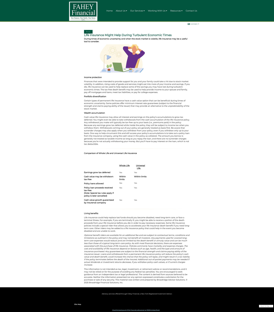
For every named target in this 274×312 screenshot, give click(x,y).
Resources (175, 11)
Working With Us (156, 11)
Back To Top (265, 306)
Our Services (136, 11)
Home (109, 11)
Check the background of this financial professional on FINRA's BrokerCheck (136, 310)
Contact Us (191, 11)
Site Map (77, 304)
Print (88, 32)
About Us (120, 11)
